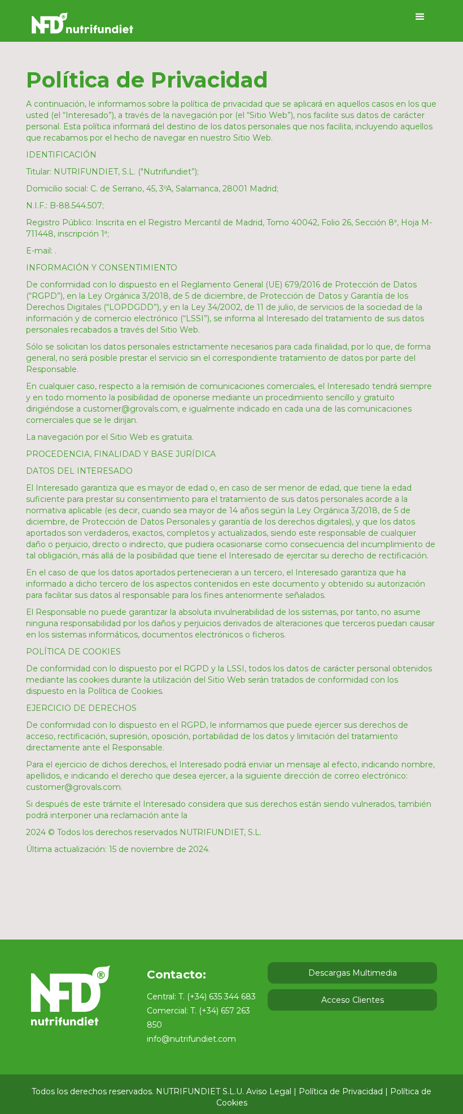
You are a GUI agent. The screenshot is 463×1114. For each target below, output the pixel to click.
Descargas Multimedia (352, 973)
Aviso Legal (268, 1091)
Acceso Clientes (352, 1000)
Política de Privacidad (341, 1091)
